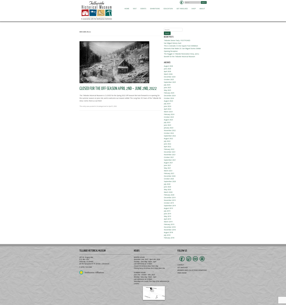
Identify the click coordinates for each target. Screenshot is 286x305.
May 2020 (167, 189)
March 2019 (168, 222)
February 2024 (169, 114)
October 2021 (169, 157)
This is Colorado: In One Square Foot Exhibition (181, 46)
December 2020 (170, 176)
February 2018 (169, 238)
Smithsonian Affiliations (91, 272)
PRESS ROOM (181, 273)
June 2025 (167, 87)
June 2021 (167, 165)
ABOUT (202, 8)
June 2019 (167, 214)
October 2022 (169, 133)
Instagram (202, 258)
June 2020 (167, 187)
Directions (105, 264)
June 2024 (167, 106)
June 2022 (167, 144)
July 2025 (167, 85)
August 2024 (168, 101)
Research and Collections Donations (192, 270)
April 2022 (167, 146)
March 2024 (168, 112)
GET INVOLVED (182, 8)
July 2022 (167, 141)
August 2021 (168, 163)
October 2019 (169, 203)
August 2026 (168, 66)
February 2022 (169, 149)
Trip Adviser (195, 258)
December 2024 (170, 95)
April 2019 (167, 219)
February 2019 (169, 224)
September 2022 (170, 136)
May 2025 (167, 90)
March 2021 (168, 171)
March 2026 (168, 74)
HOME (126, 8)
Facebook (181, 2)
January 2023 (168, 128)
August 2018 (168, 232)
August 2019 (168, 208)
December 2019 (170, 197)
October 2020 (169, 179)
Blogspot (188, 258)
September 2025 (170, 82)
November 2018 (170, 230)
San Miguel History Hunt (172, 43)
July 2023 (167, 122)
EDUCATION (168, 8)
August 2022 (168, 138)
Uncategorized (101, 106)
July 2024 (167, 104)
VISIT (135, 8)
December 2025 (170, 77)
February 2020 (169, 195)
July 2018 (167, 235)
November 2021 (170, 155)
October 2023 (169, 117)
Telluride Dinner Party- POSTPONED (177, 40)
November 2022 (170, 130)
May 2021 (167, 168)
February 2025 (169, 93)
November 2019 (170, 200)
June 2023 (167, 125)
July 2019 (167, 211)
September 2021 (170, 160)
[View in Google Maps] (154, 293)
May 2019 (167, 216)
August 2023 (168, 120)
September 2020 (170, 181)
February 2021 (169, 173)
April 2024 (167, 109)
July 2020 (167, 184)
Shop (193, 8)
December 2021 (170, 152)
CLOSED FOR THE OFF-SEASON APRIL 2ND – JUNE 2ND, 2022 (118, 89)
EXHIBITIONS (155, 8)
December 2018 (170, 227)
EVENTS (143, 8)
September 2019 (170, 205)
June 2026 (167, 69)
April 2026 (167, 71)
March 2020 (168, 192)
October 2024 (169, 98)
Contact (180, 265)
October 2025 (169, 79)
